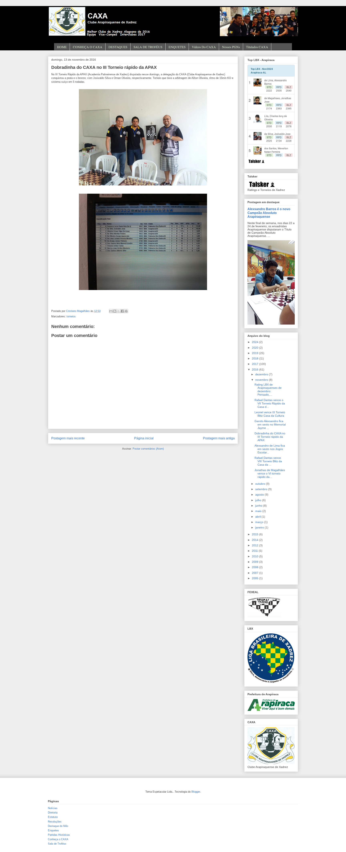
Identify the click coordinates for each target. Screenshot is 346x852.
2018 (255, 358)
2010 (255, 556)
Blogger (195, 791)
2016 (255, 369)
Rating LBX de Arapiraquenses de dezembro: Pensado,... (268, 389)
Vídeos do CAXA (204, 47)
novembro (262, 379)
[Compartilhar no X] (119, 311)
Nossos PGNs (231, 47)
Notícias (52, 808)
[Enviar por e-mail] (111, 311)
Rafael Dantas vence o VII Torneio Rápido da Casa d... (269, 403)
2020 (255, 347)
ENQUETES (177, 47)
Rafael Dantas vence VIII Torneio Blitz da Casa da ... (268, 461)
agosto (260, 494)
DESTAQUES (118, 47)
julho (258, 500)
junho (259, 505)
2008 (255, 567)
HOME (62, 47)
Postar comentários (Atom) (148, 448)
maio (258, 511)
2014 (255, 540)
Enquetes (53, 830)
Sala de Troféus (57, 843)
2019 (255, 353)
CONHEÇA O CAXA (87, 47)
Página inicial (144, 438)
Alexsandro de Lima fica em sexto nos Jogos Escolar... (269, 449)
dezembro (262, 374)
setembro (261, 489)
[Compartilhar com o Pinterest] (126, 311)
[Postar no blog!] (115, 311)
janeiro (260, 527)
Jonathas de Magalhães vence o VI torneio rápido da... (269, 473)
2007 (255, 572)
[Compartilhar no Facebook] (122, 311)
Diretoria (52, 812)
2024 (255, 342)
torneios (71, 316)
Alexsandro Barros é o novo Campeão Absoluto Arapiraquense (268, 212)
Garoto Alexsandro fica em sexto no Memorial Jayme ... (270, 424)
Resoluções (54, 821)
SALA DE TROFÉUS (148, 47)
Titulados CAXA (257, 47)
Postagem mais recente (68, 438)
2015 (255, 534)
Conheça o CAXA (58, 839)
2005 (255, 578)
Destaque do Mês (58, 826)
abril (258, 516)
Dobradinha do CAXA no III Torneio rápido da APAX (269, 437)
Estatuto (53, 816)
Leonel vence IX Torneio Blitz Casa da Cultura (269, 414)
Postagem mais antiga (219, 438)
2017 (255, 363)
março (259, 522)
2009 (255, 561)
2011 (255, 550)
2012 (255, 545)
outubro (260, 483)
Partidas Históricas (59, 834)
